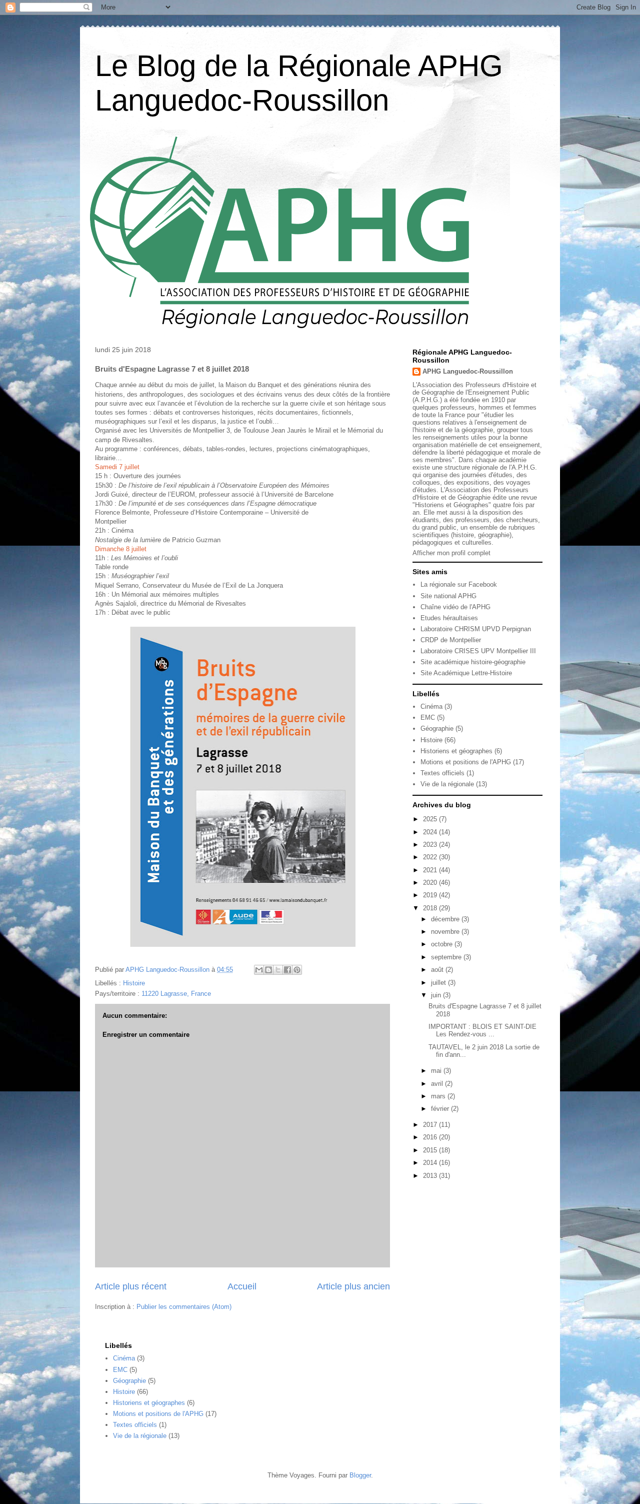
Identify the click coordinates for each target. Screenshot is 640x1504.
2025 (431, 819)
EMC (427, 717)
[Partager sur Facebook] (287, 970)
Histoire (134, 983)
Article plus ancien (353, 1286)
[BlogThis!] (269, 970)
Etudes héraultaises (449, 618)
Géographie (437, 728)
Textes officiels (442, 773)
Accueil (242, 1286)
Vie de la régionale (447, 784)
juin (437, 995)
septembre (447, 957)
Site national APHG (448, 596)
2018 (431, 908)
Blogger (360, 1475)
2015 (431, 1150)
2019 (431, 895)
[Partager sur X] (278, 970)
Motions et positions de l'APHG (465, 762)
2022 (431, 857)
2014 (431, 1162)
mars (439, 1096)
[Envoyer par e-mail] (259, 970)
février (441, 1108)
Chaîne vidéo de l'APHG (455, 607)
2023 (431, 844)
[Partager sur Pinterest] (297, 970)
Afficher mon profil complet (451, 553)
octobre (442, 944)
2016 (431, 1137)
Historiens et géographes (456, 751)
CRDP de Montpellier (450, 640)
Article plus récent (130, 1286)
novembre (446, 931)
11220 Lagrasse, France (176, 993)
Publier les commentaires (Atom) (184, 1306)
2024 (431, 832)
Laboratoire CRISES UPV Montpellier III (478, 651)
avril (438, 1083)
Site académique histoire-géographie (473, 662)
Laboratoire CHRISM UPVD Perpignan (475, 629)
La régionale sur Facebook (458, 584)
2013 (431, 1175)
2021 (431, 870)
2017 (431, 1124)
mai (437, 1070)
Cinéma (431, 706)
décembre (446, 919)
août (438, 969)
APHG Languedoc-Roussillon (467, 371)
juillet (439, 982)
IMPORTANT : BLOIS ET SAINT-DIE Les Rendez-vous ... (482, 1030)
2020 (431, 882)
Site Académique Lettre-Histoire (466, 673)
